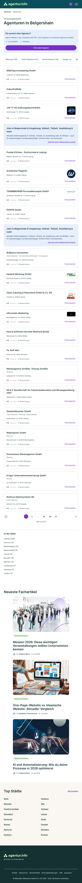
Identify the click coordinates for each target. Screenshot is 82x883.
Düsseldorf (8, 814)
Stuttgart (44, 809)
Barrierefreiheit (35, 873)
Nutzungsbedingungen (50, 873)
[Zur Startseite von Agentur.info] (15, 4)
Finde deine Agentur (41, 48)
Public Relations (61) (30, 59)
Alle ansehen (73, 791)
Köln (43, 804)
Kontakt (14, 873)
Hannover (8, 830)
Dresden (44, 824)
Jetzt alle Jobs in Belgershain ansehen (61, 142)
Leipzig (44, 814)
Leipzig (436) (9, 539)
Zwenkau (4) (9, 569)
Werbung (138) (11, 59)
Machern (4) (9, 562)
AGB (60, 873)
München (8, 804)
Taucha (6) (8, 554)
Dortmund (8, 819)
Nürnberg (45, 830)
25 (44, 517)
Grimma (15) (9, 542)
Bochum (44, 835)
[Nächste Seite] (76, 516)
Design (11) (67, 59)
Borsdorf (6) (9, 558)
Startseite (7, 12)
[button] (71, 4)
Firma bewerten (70, 79)
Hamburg (45, 799)
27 (56, 517)
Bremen (7, 824)
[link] (41, 75)
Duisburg (7, 835)
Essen (43, 819)
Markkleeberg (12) (11, 546)
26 (50, 517)
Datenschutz (23, 873)
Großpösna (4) (10, 566)
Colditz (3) (8, 573)
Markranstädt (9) (11, 550)
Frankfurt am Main (11, 809)
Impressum (68, 873)
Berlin (6, 799)
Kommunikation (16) (50, 59)
